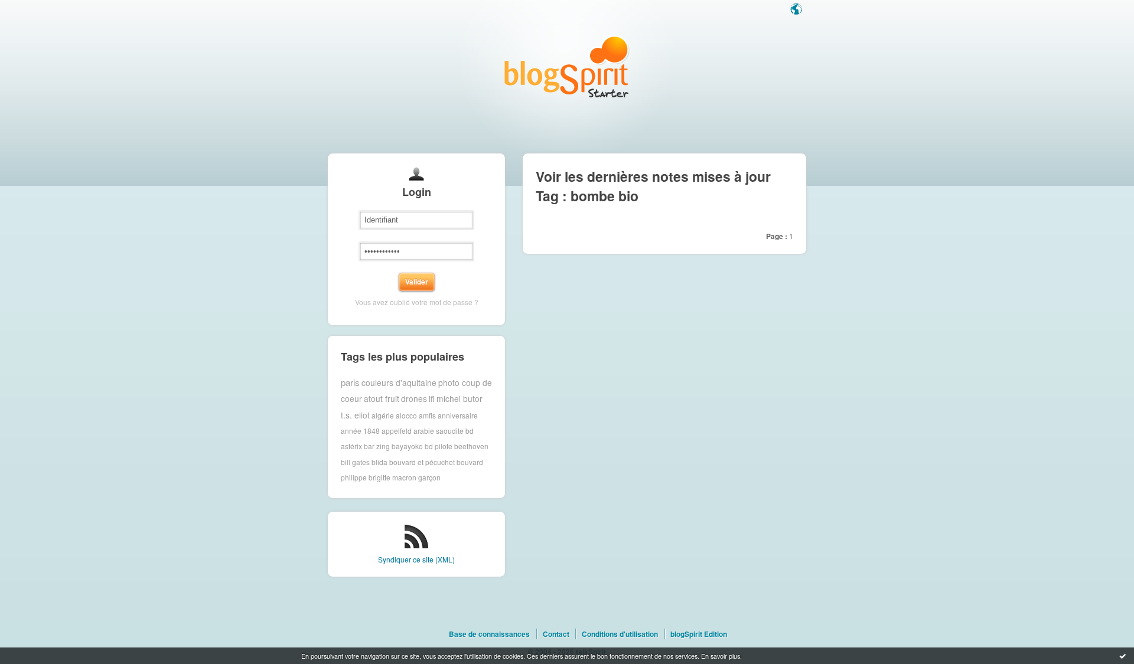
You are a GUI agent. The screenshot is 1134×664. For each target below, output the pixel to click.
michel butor (459, 398)
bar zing (377, 446)
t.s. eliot (355, 415)
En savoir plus (720, 655)
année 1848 (360, 431)
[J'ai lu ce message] (1123, 655)
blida (379, 462)
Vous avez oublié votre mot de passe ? (416, 302)
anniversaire (458, 415)
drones (414, 398)
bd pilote (438, 446)
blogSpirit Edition (698, 634)
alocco (406, 415)
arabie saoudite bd (443, 431)
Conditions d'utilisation (620, 634)
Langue (797, 10)
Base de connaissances (489, 634)
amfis (427, 415)
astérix (351, 446)
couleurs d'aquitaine (398, 382)
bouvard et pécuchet (422, 462)
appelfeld (397, 431)
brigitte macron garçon (405, 477)
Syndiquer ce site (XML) (416, 559)
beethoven (471, 446)
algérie (383, 415)
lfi (432, 398)
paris (350, 382)
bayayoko (407, 446)
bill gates (355, 462)
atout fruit (381, 398)
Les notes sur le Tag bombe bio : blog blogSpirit (567, 66)
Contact (556, 634)
